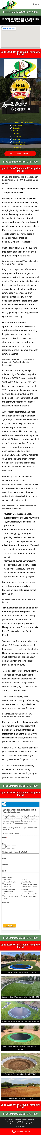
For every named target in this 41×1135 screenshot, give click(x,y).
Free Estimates (30, 1124)
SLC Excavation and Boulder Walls (15, 1120)
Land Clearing (28, 1122)
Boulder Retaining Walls (14, 1122)
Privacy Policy (20, 1126)
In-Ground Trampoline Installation (14, 1124)
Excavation (31, 1120)
